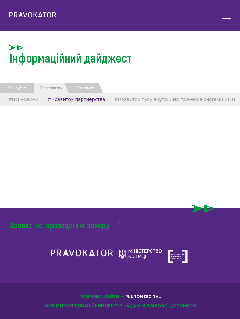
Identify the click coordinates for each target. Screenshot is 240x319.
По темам (86, 87)
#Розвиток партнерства (76, 99)
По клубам (17, 87)
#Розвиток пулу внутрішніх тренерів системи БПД (174, 99)
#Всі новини (23, 99)
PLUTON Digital (143, 296)
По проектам (51, 87)
